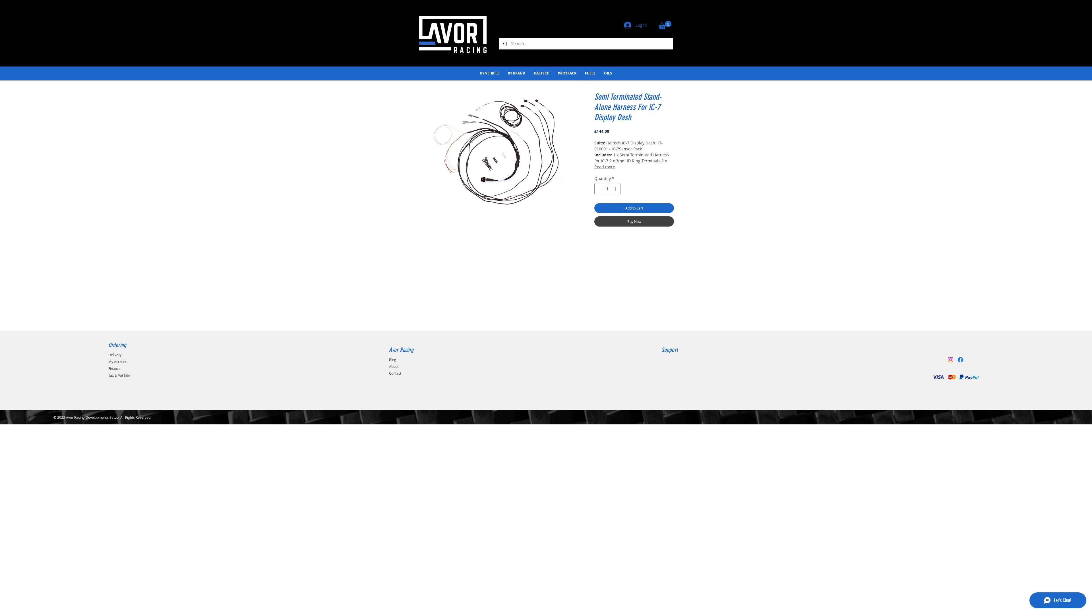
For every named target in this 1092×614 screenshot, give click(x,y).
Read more (604, 166)
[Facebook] (960, 359)
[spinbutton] (607, 189)
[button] (665, 25)
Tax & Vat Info (119, 375)
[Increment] (616, 189)
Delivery (114, 354)
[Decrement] (598, 189)
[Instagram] (950, 359)
